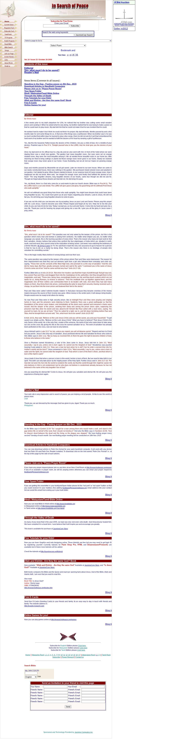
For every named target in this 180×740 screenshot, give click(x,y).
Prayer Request (68, 657)
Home (27, 655)
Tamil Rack (106, 655)
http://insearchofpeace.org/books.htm (38, 588)
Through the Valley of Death (37, 96)
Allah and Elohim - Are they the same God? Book (47, 100)
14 (72, 655)
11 (64, 655)
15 (74, 655)
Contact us (80, 657)
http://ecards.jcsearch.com (34, 606)
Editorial (28, 68)
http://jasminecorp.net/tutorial (52, 552)
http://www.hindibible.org (65, 504)
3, (49, 655)
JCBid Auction (121, 2)
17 (79, 655)
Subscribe (56, 657)
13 (69, 655)
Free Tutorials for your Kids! (37, 98)
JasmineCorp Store (60, 529)
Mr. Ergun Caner (44, 246)
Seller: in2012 (121, 28)
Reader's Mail (31, 72)
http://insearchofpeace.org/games (63, 620)
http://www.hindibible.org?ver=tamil (51, 508)
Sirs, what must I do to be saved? (41, 70)
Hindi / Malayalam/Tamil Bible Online (41, 93)
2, (47, 655)
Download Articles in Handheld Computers (44, 86)
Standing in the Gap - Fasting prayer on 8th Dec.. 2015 (50, 84)
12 (67, 655)
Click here (83, 648)
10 (62, 655)
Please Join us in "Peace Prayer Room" (43, 88)
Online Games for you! (35, 105)
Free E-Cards (30, 103)
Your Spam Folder (32, 91)
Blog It (108, 215)
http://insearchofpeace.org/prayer (99, 467)
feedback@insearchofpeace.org (36, 472)
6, (55, 655)
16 (77, 655)
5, (53, 655)
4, (51, 655)
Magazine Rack (38, 655)
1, (45, 655)
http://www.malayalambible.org (53, 506)
